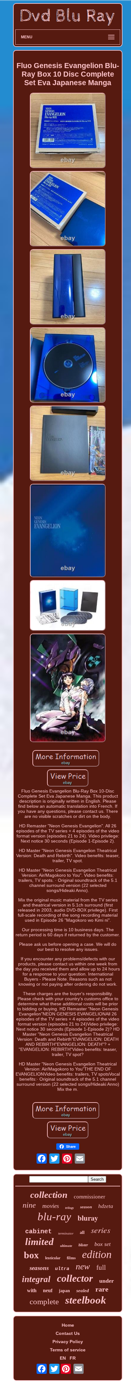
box (31, 1255)
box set (102, 1244)
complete (44, 1301)
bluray (88, 1217)
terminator (65, 1233)
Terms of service (68, 1349)
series (100, 1229)
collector (75, 1278)
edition (97, 1254)
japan (64, 1290)
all (82, 1232)
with (32, 1290)
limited (39, 1241)
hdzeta (105, 1206)
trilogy (69, 1208)
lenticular (52, 1258)
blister (83, 1245)
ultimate (66, 1246)
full (101, 1267)
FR (73, 1358)
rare (101, 1289)
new (83, 1266)
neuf (47, 1290)
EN (63, 1358)
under (106, 1281)
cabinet (38, 1231)
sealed (82, 1290)
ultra (62, 1269)
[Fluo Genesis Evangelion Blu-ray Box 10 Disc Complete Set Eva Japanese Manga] (67, 131)
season (86, 1206)
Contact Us (68, 1333)
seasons (39, 1268)
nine (29, 1205)
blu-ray (54, 1216)
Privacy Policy (67, 1341)
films (71, 1257)
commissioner (89, 1197)
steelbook (85, 1300)
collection (48, 1195)
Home (68, 1325)
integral (36, 1279)
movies (50, 1206)
